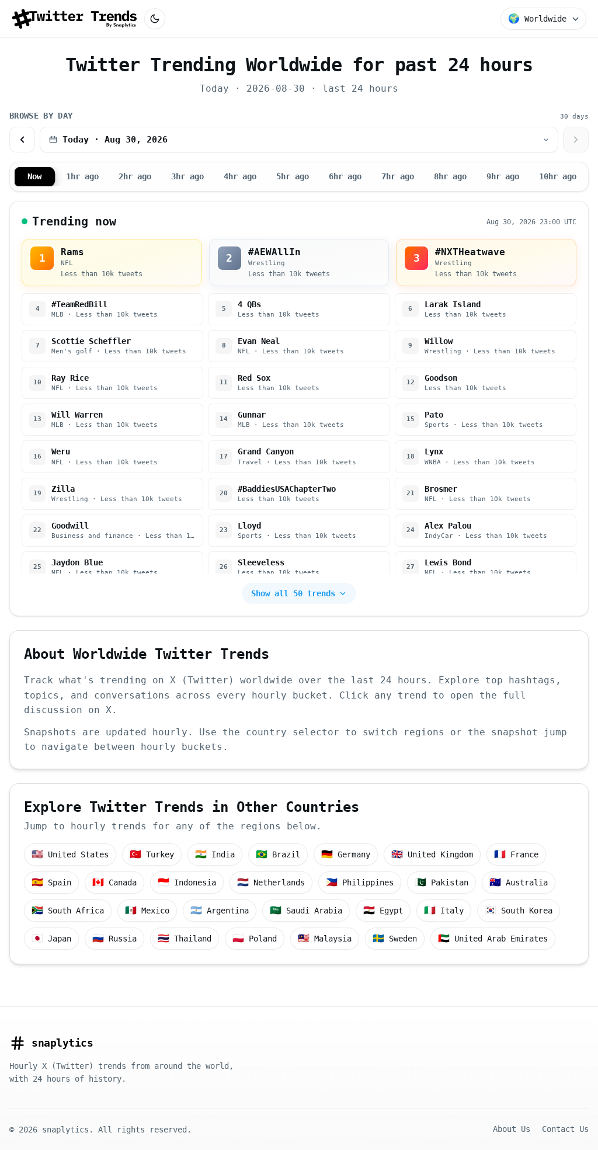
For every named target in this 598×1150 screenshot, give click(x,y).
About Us (511, 1129)
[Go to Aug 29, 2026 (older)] (22, 139)
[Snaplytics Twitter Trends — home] (74, 18)
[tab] (34, 176)
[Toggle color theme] (154, 18)
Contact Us (565, 1129)
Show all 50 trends (293, 593)
